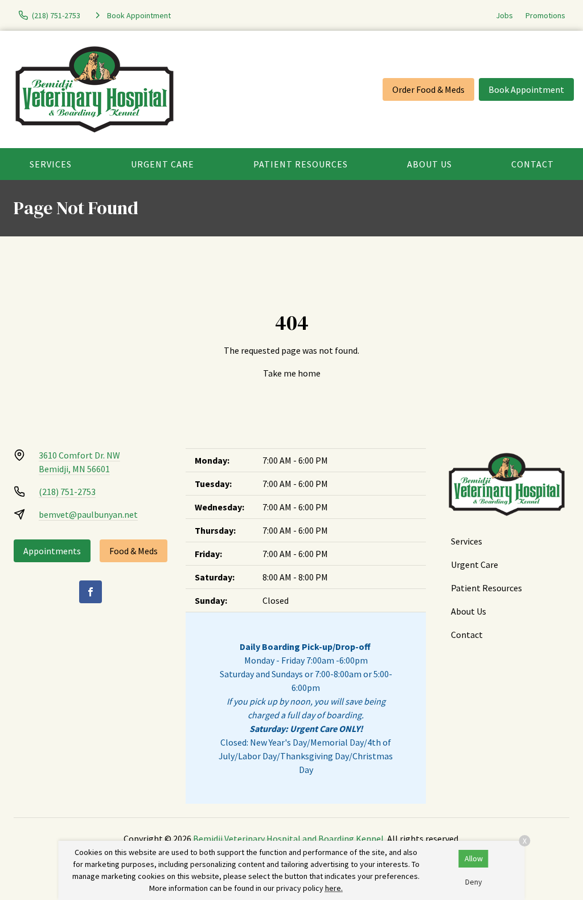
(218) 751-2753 (67, 491)
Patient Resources (300, 164)
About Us (429, 164)
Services (51, 164)
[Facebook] (90, 591)
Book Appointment (526, 89)
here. (334, 888)
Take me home (292, 373)
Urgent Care (162, 164)
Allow (474, 858)
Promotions (545, 15)
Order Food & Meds (428, 89)
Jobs (504, 15)
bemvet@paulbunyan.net (88, 514)
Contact (532, 164)
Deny (473, 882)
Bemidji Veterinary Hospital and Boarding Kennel (288, 838)
